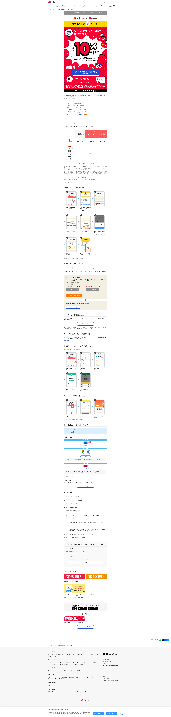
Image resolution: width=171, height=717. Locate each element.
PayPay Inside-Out (91, 691)
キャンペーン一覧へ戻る (86, 626)
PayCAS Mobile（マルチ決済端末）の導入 (63, 662)
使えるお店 (82, 6)
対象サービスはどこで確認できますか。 (74, 496)
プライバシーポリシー (107, 667)
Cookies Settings (121, 714)
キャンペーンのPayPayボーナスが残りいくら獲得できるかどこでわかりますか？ (83, 515)
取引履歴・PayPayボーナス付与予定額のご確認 (77, 111)
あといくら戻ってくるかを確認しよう (75, 112)
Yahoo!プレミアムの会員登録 (73, 295)
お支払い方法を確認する (85, 323)
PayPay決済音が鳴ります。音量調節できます (76, 109)
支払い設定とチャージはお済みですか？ (75, 114)
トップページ (50, 662)
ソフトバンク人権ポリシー (107, 663)
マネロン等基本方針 (106, 678)
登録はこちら (91, 135)
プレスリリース (67, 691)
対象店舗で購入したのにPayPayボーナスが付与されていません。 (79, 534)
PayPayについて (51, 654)
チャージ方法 (69, 143)
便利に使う (65, 6)
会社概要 (120, 2)
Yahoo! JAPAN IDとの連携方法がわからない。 (75, 525)
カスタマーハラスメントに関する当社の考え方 (111, 681)
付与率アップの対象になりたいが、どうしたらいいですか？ (78, 518)
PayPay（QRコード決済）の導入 (79, 662)
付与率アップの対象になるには (73, 105)
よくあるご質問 (111, 6)
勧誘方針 (104, 676)
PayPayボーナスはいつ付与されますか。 (74, 500)
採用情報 (75, 691)
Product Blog (82, 691)
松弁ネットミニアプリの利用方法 (74, 103)
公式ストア (50, 656)
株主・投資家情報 (58, 691)
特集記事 (56, 656)
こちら (75, 476)
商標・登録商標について (107, 661)
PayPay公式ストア (76, 622)
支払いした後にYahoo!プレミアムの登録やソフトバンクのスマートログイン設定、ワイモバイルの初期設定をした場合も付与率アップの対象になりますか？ (85, 530)
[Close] (168, 709)
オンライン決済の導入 (52, 664)
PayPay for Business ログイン (54, 670)
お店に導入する (113, 2)
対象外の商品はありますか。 (72, 503)
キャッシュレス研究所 (92, 662)
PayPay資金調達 (77, 670)
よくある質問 (69, 116)
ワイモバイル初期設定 (92, 289)
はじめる (58, 6)
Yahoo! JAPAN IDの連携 (72, 307)
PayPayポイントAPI (52, 678)
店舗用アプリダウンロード (67, 670)
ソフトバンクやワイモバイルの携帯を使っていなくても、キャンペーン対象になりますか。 (85, 522)
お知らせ (106, 2)
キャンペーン (90, 6)
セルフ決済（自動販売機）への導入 (65, 664)
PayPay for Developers (78, 664)
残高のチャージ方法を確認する (85, 486)
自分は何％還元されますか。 (72, 507)
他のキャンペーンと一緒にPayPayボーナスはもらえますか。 (78, 537)
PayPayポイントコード (91, 677)
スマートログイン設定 (72, 289)
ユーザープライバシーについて (108, 669)
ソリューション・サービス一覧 (54, 677)
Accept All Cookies (98, 713)
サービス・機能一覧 (101, 6)
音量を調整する (67, 340)
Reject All (111, 713)
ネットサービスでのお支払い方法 (74, 107)
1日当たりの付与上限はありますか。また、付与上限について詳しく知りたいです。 (75, 511)
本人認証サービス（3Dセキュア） (85, 472)
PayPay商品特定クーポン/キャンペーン (65, 678)
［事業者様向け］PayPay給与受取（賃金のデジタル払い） (73, 677)
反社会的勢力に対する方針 (107, 674)
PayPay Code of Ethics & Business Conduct (110, 665)
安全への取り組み (81, 654)
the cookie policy (56, 713)
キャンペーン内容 (70, 101)
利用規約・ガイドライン (107, 659)
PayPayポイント (74, 6)
